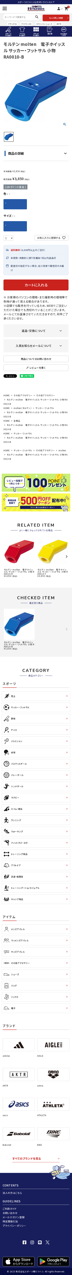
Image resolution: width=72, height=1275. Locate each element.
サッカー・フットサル (44, 407)
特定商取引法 (10, 1221)
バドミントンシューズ (44, 24)
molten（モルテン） (23, 407)
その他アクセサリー (23, 395)
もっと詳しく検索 (56, 17)
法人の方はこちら (12, 1193)
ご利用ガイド (10, 1208)
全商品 (17, 420)
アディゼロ (12, 24)
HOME (6, 395)
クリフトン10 (26, 24)
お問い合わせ (10, 1213)
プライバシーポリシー (14, 1225)
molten (62, 450)
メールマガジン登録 (13, 1217)
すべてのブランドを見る (26, 1158)
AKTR (59, 24)
